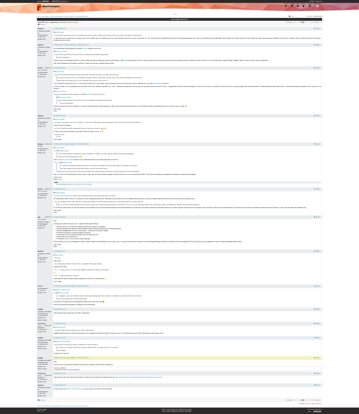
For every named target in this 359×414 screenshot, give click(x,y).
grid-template (157, 83)
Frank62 (40, 309)
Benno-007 (84, 48)
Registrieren (319, 1)
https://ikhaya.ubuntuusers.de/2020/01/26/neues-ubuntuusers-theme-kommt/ (138, 377)
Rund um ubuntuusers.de (56, 16)
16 (312, 22)
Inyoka (45, 409)
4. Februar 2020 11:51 (59, 309)
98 (43, 228)
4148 (44, 76)
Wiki (297, 4)
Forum (292, 4)
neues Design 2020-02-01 (81, 16)
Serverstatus (188, 411)
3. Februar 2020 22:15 (59, 115)
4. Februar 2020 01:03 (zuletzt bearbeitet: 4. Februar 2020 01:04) (71, 144)
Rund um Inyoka (69, 16)
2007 (44, 153)
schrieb (61, 32)
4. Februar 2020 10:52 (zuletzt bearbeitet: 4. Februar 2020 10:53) (71, 286)
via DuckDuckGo (317, 16)
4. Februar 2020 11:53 (59, 323)
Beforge (40, 144)
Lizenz (163, 411)
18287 (44, 332)
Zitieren (318, 28)
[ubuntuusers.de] (48, 8)
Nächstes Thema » (316, 403)
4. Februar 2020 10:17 (59, 251)
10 (300, 22)
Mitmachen (317, 4)
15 (310, 22)
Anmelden (311, 1)
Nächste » (317, 22)
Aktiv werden (45, 16)
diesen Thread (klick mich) (76, 389)
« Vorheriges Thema (304, 403)
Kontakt (168, 411)
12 (305, 22)
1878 (44, 39)
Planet (310, 4)
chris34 (40, 68)
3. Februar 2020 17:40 (59, 28)
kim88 (57, 32)
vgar (39, 217)
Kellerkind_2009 (60, 290)
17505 (44, 292)
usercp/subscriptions (68, 160)
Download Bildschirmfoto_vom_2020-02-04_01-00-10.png (73, 184)
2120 (44, 318)
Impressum (181, 411)
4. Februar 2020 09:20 (59, 217)
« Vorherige (289, 22)
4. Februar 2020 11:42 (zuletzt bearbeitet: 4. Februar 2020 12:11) (71, 358)
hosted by (40, 1)
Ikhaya (303, 4)
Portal (286, 4)
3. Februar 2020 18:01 (59, 68)
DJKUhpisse (42, 324)
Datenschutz (174, 411)
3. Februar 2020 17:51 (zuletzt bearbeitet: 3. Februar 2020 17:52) (71, 45)
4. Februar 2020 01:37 (59, 189)
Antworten (42, 24)
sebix (64, 368)
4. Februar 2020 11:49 (59, 385)
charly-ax (41, 29)
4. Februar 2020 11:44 (59, 373)
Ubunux (40, 286)
